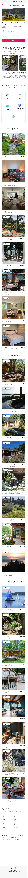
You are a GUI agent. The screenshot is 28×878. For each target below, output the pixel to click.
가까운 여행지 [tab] (4, 811)
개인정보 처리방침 (11, 871)
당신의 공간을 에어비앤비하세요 (17, 5)
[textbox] (7, 36)
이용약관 (18, 871)
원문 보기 (21, 1)
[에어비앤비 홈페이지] (3, 5)
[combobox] (13, 32)
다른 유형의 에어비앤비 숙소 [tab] (15, 811)
